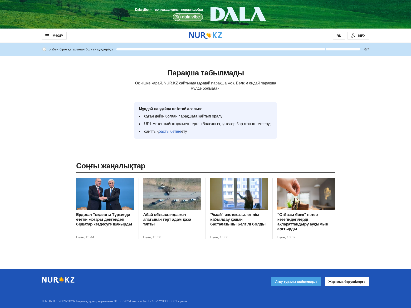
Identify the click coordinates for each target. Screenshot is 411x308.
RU (339, 36)
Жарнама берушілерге (346, 282)
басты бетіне (170, 131)
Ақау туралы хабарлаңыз (296, 282)
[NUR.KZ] (205, 35)
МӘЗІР (58, 36)
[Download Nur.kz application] (205, 14)
